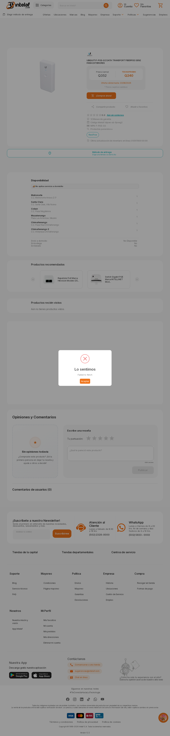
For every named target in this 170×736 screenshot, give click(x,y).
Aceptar (85, 381)
